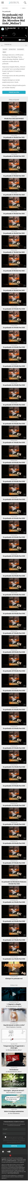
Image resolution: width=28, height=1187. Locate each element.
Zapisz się (14, 1146)
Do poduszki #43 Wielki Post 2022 (14, 940)
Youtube (8, 1151)
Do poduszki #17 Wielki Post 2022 (14, 442)
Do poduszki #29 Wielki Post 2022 (14, 671)
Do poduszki (6, 11)
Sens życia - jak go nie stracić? (14, 1090)
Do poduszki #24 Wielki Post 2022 (14, 576)
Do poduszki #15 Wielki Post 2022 (14, 405)
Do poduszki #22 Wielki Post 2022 (14, 537)
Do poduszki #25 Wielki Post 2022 (14, 595)
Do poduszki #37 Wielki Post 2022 (14, 824)
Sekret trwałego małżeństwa (14, 1111)
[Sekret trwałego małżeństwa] (14, 1101)
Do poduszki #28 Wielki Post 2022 (14, 652)
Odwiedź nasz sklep (14, 92)
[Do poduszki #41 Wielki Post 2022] (2, 45)
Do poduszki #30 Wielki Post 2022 (14, 690)
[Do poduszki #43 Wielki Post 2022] (26, 45)
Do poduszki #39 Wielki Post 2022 (14, 863)
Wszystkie (5, 8)
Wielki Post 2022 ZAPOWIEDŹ (14, 118)
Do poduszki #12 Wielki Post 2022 (14, 347)
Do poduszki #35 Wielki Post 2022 (14, 786)
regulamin (15, 1137)
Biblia (4, 52)
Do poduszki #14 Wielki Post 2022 (14, 385)
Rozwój (5, 49)
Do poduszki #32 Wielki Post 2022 (14, 728)
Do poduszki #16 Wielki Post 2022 (14, 423)
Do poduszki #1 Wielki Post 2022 (14, 137)
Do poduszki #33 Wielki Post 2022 (14, 748)
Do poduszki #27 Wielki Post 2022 (14, 633)
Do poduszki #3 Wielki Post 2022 (14, 176)
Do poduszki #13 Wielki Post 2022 (14, 366)
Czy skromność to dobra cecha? (14, 1025)
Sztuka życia (12, 49)
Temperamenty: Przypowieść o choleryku (14, 1047)
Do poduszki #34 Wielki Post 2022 (14, 767)
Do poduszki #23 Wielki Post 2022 (14, 556)
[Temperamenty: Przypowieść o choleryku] (14, 1036)
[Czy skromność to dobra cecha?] (14, 1015)
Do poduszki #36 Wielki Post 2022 (14, 805)
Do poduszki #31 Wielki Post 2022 (14, 709)
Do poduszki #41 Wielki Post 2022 (14, 902)
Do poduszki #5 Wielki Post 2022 (14, 213)
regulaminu (4, 1159)
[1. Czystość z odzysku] (14, 994)
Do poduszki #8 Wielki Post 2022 (14, 271)
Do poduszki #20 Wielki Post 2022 (14, 499)
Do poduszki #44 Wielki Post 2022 (14, 959)
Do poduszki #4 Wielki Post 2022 (14, 195)
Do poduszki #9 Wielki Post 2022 (14, 290)
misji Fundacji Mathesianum (13, 1173)
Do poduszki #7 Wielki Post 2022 (14, 252)
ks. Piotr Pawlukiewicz (14, 1113)
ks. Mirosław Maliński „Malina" (13, 21)
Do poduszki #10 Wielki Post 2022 (14, 309)
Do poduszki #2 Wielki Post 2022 (14, 156)
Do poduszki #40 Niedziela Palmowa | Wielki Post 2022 (14, 883)
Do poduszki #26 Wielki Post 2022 (14, 613)
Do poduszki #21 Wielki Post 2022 (14, 518)
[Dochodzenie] (14, 1059)
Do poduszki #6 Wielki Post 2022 (14, 233)
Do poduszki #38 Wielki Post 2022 (14, 843)
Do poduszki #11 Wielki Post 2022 (14, 327)
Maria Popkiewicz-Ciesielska (13, 1027)
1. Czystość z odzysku (14, 1004)
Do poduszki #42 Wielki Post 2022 (14, 921)
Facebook (3, 1151)
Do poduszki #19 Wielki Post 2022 (14, 481)
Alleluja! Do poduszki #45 (13, 978)
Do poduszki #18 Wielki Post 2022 (14, 462)
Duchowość (20, 49)
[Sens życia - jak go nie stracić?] (14, 1080)
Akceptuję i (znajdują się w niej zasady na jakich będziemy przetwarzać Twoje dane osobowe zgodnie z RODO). (14, 1139)
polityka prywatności (11, 1160)
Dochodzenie (14, 1070)
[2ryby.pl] (14, 3)
